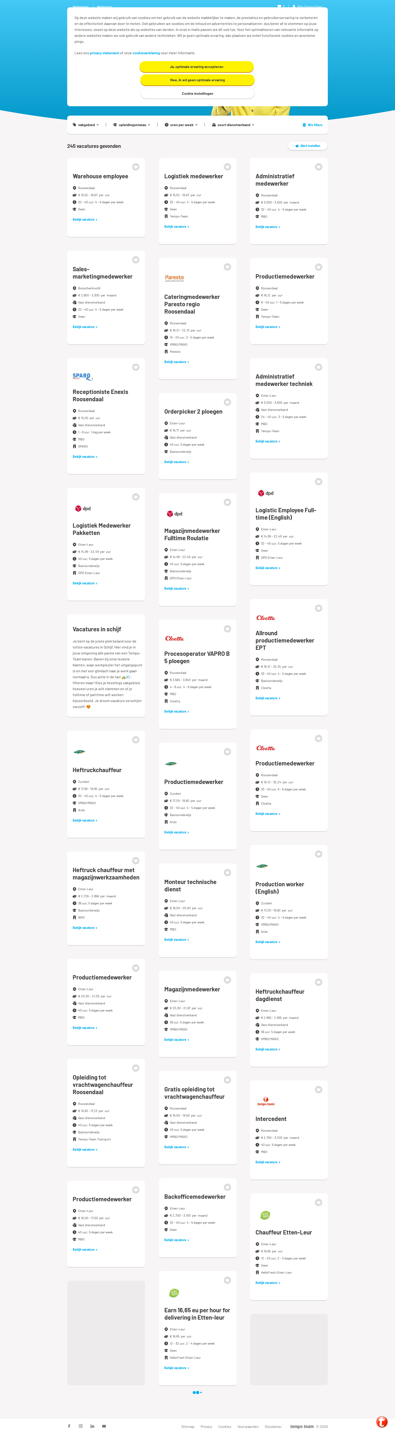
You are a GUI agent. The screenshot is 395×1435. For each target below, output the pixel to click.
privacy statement (104, 53)
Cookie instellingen (197, 93)
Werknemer (81, 6)
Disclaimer (273, 1426)
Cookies (224, 1426)
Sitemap (188, 1426)
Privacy (206, 1426)
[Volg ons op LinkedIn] (92, 1426)
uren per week (182, 125)
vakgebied (86, 125)
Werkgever (104, 6)
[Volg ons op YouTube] (104, 1426)
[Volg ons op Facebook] (69, 1426)
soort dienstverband (234, 125)
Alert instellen (310, 146)
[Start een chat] (382, 1422)
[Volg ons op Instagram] (81, 1426)
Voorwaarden (248, 1426)
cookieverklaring (146, 53)
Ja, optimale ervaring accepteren (196, 66)
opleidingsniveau (132, 125)
